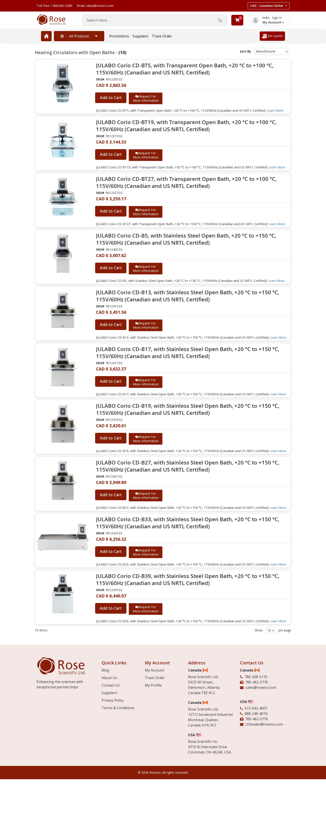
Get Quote (275, 36)
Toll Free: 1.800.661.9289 (54, 6)
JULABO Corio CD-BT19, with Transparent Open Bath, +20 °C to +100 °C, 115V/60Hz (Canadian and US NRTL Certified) (186, 126)
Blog (105, 670)
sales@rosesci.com (260, 687)
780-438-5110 (256, 676)
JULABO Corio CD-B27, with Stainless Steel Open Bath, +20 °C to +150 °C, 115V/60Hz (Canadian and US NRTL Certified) (187, 466)
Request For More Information (146, 98)
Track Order (162, 36)
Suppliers (140, 36)
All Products (79, 36)
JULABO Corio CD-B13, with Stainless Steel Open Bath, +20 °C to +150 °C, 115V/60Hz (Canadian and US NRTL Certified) (187, 296)
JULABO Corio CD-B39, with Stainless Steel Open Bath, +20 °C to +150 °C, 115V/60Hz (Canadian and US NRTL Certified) (187, 579)
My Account (272, 22)
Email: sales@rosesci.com (95, 6)
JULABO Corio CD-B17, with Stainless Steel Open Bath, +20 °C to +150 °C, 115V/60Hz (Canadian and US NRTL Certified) (187, 353)
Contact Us (111, 685)
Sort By (245, 51)
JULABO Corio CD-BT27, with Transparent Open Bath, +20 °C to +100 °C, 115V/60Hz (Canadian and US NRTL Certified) (186, 182)
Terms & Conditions (118, 707)
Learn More (275, 110)
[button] (268, 6)
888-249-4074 (256, 713)
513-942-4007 (256, 708)
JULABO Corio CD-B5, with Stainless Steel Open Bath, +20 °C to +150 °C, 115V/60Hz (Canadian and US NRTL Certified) (186, 239)
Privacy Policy (113, 700)
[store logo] (55, 19)
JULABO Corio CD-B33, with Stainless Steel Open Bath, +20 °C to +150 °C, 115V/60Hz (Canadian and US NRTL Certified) (187, 523)
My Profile (153, 685)
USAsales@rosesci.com (264, 724)
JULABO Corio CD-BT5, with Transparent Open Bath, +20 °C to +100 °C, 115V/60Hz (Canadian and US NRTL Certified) (184, 69)
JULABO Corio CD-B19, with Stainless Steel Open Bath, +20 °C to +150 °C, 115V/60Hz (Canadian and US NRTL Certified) (187, 409)
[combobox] (154, 20)
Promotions (119, 36)
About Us (109, 677)
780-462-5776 (256, 682)
